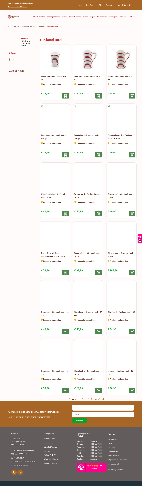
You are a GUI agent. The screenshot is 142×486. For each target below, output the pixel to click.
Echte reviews (113, 456)
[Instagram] (20, 472)
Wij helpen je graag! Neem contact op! (25, 43)
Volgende (99, 398)
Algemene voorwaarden (117, 460)
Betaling (111, 447)
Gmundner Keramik (29, 26)
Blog (100, 5)
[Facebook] (14, 472)
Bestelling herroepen (116, 469)
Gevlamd (41, 26)
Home (80, 5)
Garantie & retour (115, 451)
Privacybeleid (113, 464)
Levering (111, 443)
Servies (17, 26)
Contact (109, 5)
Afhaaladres (112, 439)
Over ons (89, 5)
